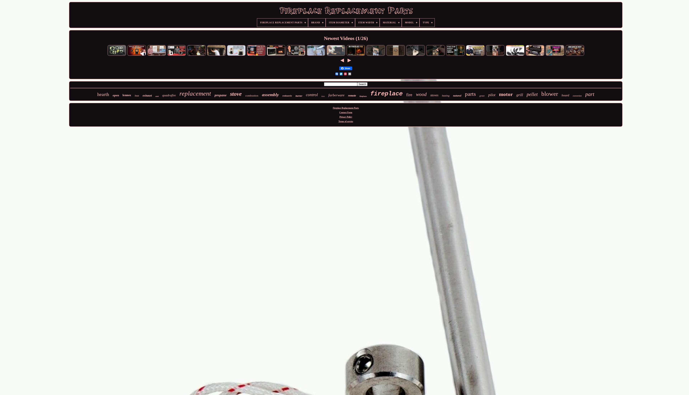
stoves (434, 95)
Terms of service (345, 121)
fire (409, 94)
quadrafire (169, 95)
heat (137, 95)
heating (445, 95)
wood (421, 94)
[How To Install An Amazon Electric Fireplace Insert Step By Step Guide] (555, 55)
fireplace (386, 93)
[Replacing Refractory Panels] (216, 55)
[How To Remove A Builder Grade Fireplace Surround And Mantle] (236, 55)
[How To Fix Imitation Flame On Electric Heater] (256, 55)
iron (323, 96)
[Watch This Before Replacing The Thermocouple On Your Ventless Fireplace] (395, 55)
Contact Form (345, 112)
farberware (336, 95)
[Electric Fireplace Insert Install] (495, 55)
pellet (532, 94)
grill (519, 95)
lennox (127, 95)
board (565, 95)
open (116, 95)
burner (299, 96)
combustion (251, 95)
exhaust (147, 95)
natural (457, 95)
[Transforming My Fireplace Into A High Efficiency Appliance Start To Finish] (276, 55)
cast (157, 96)
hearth (103, 94)
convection (577, 96)
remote (352, 95)
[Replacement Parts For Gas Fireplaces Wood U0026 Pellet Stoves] (455, 55)
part (589, 94)
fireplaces (363, 96)
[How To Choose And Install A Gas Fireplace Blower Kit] (475, 55)
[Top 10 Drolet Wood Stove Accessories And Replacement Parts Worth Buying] (136, 55)
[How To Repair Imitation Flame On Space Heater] (336, 55)
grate (482, 95)
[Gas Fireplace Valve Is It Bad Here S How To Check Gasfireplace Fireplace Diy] (435, 55)
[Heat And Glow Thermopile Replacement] (415, 55)
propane (220, 95)
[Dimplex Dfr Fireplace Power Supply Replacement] (535, 55)
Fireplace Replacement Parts (346, 108)
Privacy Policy (345, 117)
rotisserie (287, 95)
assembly (270, 94)
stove (236, 94)
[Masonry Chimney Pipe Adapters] (176, 55)
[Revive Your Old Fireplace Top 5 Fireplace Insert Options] (296, 55)
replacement (195, 93)
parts (470, 94)
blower (549, 94)
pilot (491, 95)
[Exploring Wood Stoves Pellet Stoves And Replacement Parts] (116, 55)
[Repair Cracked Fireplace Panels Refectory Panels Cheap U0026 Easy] (316, 55)
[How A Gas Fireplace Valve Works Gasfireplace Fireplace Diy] (375, 55)
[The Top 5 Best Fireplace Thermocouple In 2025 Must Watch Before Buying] (575, 55)
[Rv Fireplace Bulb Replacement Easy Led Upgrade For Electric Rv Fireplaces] (355, 55)
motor (506, 94)
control (312, 95)
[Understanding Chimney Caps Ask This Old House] (156, 55)
